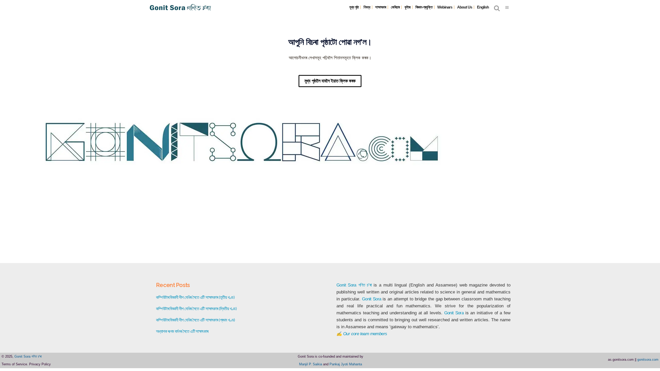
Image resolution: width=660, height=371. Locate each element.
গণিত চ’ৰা (365, 285)
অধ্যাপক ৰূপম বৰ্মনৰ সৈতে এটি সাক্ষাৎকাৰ (182, 331)
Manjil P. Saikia (310, 364)
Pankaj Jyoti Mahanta (345, 364)
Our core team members (365, 333)
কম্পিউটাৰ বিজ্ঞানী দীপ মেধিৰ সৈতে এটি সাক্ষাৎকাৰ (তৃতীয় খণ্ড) (195, 297)
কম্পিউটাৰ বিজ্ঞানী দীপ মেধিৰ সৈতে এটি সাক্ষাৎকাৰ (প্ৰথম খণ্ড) (195, 320)
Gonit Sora (346, 285)
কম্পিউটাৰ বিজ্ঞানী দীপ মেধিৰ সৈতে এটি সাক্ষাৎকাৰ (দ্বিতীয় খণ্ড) (196, 308)
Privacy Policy (40, 364)
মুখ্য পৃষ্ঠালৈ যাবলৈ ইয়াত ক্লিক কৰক (330, 80)
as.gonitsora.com (621, 359)
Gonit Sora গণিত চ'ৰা (28, 356)
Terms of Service (14, 364)
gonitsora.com (647, 359)
